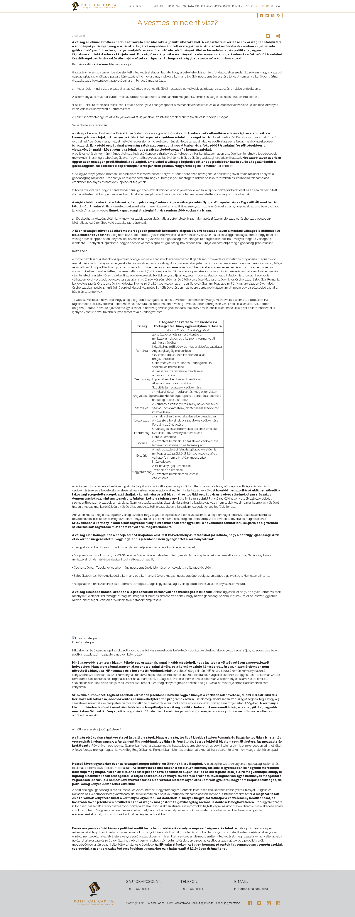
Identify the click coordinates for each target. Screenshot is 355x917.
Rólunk (159, 6)
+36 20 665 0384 (137, 889)
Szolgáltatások (187, 6)
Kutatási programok (215, 6)
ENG (138, 6)
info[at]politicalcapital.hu (251, 889)
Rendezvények (242, 6)
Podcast (277, 6)
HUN (131, 6)
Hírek (170, 6)
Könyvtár (262, 6)
